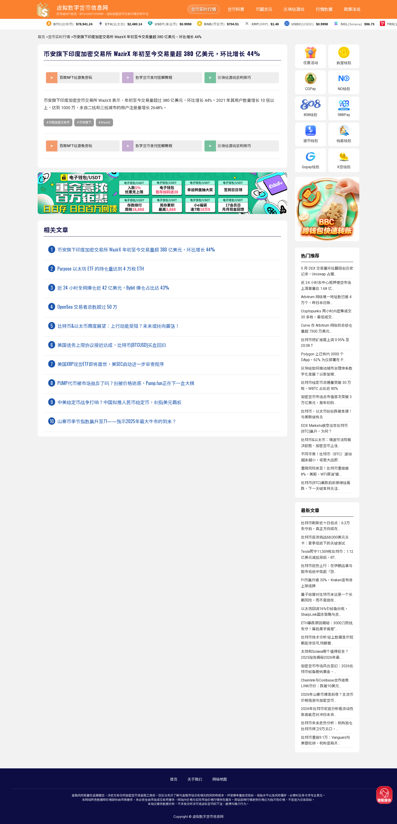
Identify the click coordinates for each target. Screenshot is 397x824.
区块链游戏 (294, 9)
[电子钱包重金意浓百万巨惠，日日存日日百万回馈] (162, 213)
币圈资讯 (264, 9)
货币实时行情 (203, 9)
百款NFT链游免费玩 (76, 77)
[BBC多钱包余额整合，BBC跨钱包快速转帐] (327, 240)
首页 (41, 37)
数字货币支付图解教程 (154, 77)
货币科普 (236, 9)
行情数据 (324, 9)
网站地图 (219, 779)
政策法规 (352, 9)
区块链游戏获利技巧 (234, 77)
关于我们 (194, 779)
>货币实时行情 (58, 37)
